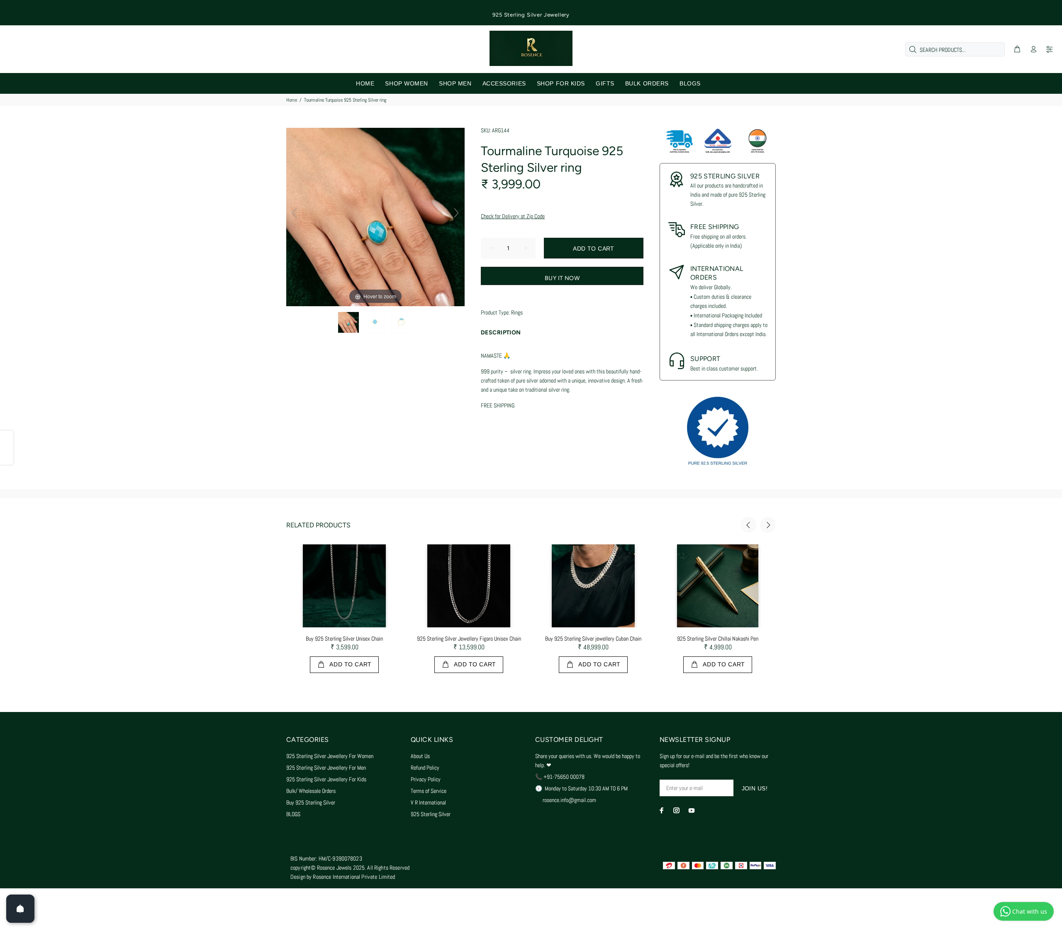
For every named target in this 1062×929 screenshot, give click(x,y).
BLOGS (690, 83)
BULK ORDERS (647, 83)
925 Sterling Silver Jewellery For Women (329, 756)
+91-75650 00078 (564, 776)
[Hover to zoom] (375, 216)
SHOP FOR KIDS (561, 83)
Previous (748, 525)
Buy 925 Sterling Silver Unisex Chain (344, 638)
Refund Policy (425, 767)
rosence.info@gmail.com (569, 800)
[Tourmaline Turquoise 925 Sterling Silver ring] (349, 322)
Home (291, 100)
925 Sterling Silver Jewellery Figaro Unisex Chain (469, 638)
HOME (365, 83)
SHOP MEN (455, 83)
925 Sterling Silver (431, 814)
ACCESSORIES (504, 83)
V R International (428, 802)
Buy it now (562, 278)
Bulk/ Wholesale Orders (311, 791)
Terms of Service (428, 791)
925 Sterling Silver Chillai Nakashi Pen (717, 638)
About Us (420, 756)
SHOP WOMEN (406, 83)
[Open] (20, 909)
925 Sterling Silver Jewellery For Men (326, 767)
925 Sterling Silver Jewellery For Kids (326, 779)
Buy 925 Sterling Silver (310, 802)
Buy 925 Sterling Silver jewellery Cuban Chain (593, 638)
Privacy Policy (426, 779)
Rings (517, 312)
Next (768, 525)
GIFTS (605, 83)
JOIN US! (754, 788)
